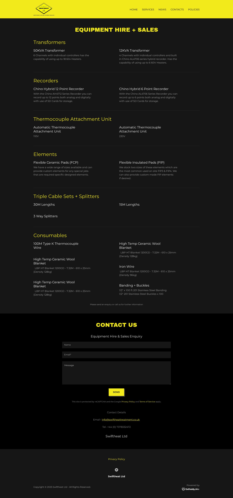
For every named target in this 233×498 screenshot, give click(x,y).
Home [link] (134, 9)
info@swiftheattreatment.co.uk (121, 419)
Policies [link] (194, 9)
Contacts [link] (177, 9)
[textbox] (116, 345)
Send (116, 392)
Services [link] (148, 9)
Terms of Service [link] (147, 401)
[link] (43, 9)
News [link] (162, 9)
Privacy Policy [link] (128, 401)
